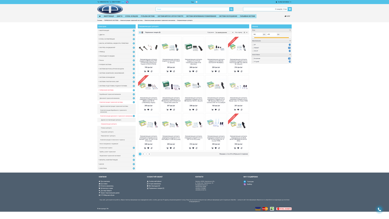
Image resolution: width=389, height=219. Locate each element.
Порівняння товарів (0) (152, 32)
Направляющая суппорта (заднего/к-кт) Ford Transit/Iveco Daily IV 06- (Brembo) (193, 62)
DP (255, 44)
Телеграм (250, 181)
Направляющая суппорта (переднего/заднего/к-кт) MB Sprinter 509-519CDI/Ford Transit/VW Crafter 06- (171, 100)
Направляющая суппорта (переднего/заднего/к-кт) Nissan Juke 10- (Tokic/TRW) (238, 99)
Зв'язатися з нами (107, 188)
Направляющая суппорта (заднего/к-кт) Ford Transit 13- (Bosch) (171, 61)
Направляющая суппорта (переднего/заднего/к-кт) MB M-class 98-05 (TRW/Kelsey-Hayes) (148, 100)
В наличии (257, 58)
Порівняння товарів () (156, 188)
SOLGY (256, 51)
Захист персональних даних (110, 193)
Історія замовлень (155, 184)
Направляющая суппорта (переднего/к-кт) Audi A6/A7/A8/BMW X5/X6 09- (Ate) (238, 138)
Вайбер (249, 184)
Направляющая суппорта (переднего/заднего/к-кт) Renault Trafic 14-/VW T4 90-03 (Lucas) (148, 138)
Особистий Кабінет (155, 181)
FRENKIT (256, 48)
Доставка (104, 184)
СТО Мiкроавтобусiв (107, 195)
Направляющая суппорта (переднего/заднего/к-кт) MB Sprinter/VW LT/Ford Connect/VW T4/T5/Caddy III (216, 100)
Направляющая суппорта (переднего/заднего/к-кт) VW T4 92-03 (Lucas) (193, 137)
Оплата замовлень (107, 186)
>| (149, 154)
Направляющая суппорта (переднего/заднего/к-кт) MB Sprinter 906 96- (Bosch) (193, 99)
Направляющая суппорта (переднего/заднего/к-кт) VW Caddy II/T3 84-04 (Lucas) (171, 137)
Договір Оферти (106, 190)
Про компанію (105, 181)
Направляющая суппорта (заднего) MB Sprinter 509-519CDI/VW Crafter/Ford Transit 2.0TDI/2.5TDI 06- (148, 62)
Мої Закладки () (154, 186)
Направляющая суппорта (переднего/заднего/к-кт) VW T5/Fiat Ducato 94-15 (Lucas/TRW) (216, 138)
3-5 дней (256, 61)
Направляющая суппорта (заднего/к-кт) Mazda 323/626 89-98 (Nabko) (216, 61)
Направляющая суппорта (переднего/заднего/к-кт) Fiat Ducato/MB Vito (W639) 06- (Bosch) (238, 62)
